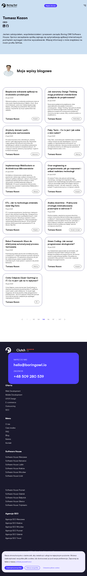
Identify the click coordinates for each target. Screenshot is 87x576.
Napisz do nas (51, 6)
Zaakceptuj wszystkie (14, 568)
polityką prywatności (23, 562)
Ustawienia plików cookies (51, 568)
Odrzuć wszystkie (32, 568)
